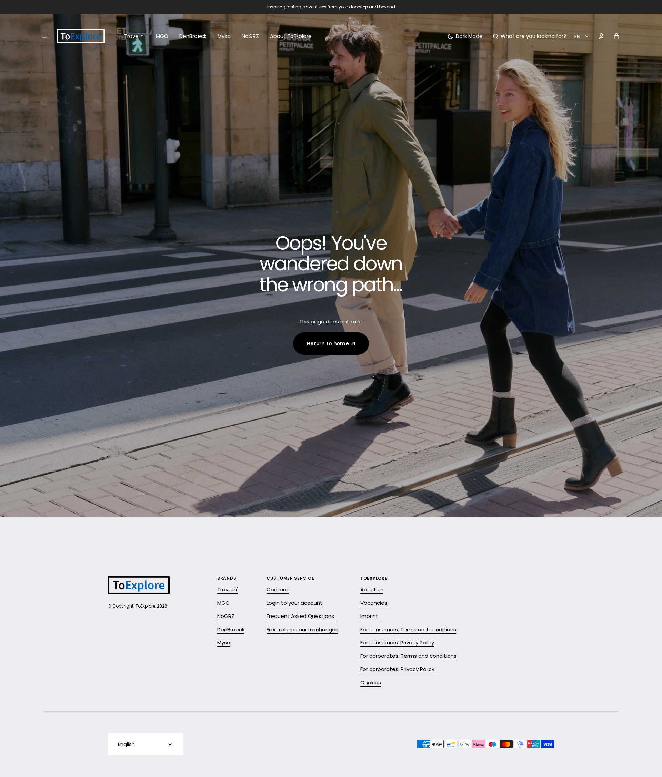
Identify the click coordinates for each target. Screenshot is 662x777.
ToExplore (145, 606)
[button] (529, 36)
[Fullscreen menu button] (45, 36)
